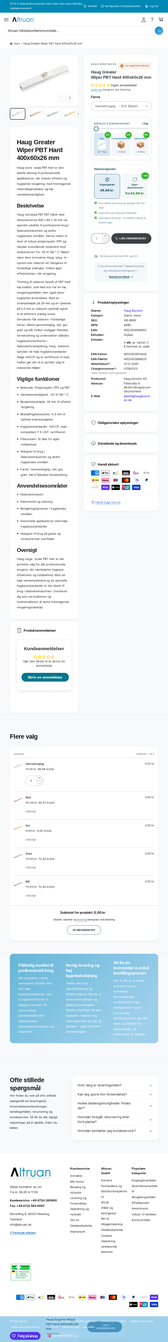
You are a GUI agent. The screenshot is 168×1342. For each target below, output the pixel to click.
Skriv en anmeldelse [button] (45, 677)
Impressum (77, 1231)
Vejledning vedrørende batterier (109, 1246)
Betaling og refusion (78, 1189)
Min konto (77, 1181)
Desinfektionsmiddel (144, 1188)
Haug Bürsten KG (104, 64)
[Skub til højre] (69, 97)
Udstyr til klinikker (144, 1214)
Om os (74, 1220)
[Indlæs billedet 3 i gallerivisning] (52, 114)
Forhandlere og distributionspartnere (114, 1191)
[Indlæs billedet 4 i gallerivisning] (70, 114)
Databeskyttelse (81, 1225)
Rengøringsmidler (144, 1197)
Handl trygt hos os (108, 502)
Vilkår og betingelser (109, 1210)
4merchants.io (32, 1327)
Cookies (106, 1235)
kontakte (76, 1175)
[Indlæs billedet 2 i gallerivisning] (35, 114)
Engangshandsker (144, 1180)
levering (82, 919)
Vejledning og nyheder (79, 1211)
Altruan (23, 1321)
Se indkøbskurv (84, 930)
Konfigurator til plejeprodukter (123, 6)
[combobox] (84, 31)
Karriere (106, 1180)
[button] (6, 19)
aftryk (105, 1202)
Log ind (153, 6)
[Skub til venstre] (60, 97)
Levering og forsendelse (78, 1200)
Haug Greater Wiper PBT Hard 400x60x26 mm (52, 43)
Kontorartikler (141, 1220)
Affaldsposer (140, 1202)
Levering (96, 89)
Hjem (17, 43)
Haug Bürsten (133, 310)
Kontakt (92, 6)
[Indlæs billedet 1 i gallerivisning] (17, 114)
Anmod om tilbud (119, 276)
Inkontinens (140, 1208)
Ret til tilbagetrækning (111, 1221)
